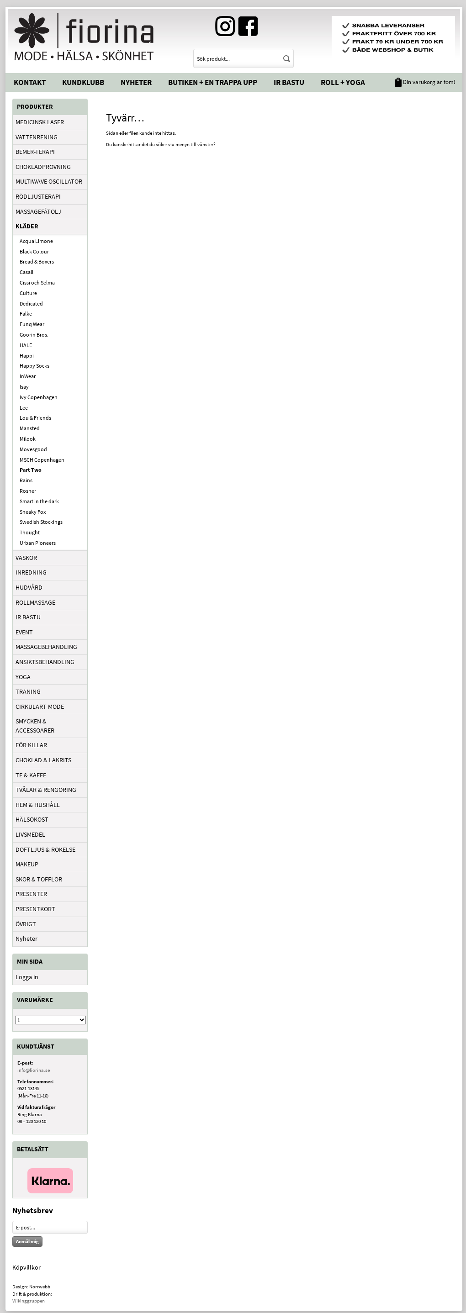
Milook (28, 438)
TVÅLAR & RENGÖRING (46, 790)
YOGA (23, 677)
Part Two (31, 469)
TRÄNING (28, 691)
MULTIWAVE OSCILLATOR (49, 181)
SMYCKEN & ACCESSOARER (35, 725)
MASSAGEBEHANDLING (46, 647)
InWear (28, 376)
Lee (24, 407)
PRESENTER (31, 894)
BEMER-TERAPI (35, 152)
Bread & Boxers (37, 261)
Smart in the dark (39, 501)
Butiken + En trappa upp (212, 82)
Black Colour (34, 251)
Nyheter (136, 82)
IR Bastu (289, 82)
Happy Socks (34, 365)
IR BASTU (28, 617)
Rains (26, 480)
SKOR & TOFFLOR (39, 879)
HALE (26, 345)
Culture (28, 293)
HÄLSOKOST (32, 819)
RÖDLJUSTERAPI (38, 196)
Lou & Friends (35, 417)
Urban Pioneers (38, 542)
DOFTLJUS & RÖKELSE (45, 849)
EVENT (24, 632)
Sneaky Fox (33, 511)
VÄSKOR (26, 558)
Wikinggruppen (28, 1300)
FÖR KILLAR (31, 745)
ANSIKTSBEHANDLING (45, 662)
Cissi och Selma (37, 282)
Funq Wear (32, 324)
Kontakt (30, 82)
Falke (26, 313)
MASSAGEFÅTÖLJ (38, 211)
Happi (27, 355)
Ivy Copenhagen (39, 397)
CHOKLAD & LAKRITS (43, 760)
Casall (26, 272)
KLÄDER (27, 226)
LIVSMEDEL (30, 834)
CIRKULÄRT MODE (40, 706)
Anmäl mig (27, 1241)
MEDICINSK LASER (40, 122)
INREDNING (31, 572)
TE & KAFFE (31, 775)
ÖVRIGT (26, 924)
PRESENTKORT (35, 909)
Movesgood (33, 449)
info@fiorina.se (33, 1070)
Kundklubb (83, 82)
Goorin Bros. (34, 334)
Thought (30, 532)
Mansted (30, 428)
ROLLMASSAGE (35, 602)
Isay (24, 386)
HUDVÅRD (29, 587)
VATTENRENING (37, 137)
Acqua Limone (36, 240)
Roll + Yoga (343, 82)
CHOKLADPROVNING (43, 167)
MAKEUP (27, 864)
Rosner (28, 490)
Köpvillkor (26, 1267)
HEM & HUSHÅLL (38, 805)
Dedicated (31, 303)
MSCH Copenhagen (42, 459)
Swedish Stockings (41, 521)
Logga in (27, 977)
